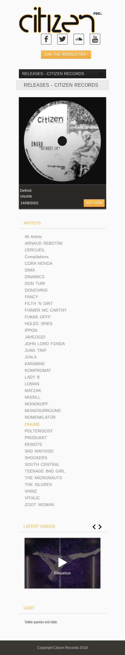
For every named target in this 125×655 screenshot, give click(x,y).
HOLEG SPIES (38, 324)
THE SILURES (38, 484)
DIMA (30, 270)
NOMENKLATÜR (40, 417)
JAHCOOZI (35, 337)
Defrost (25, 190)
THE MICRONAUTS (43, 478)
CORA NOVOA (38, 263)
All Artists (33, 237)
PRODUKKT (36, 438)
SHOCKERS (36, 458)
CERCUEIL (35, 250)
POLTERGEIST (39, 431)
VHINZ (31, 491)
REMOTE (33, 444)
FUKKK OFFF (38, 317)
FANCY (31, 297)
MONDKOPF (36, 404)
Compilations (37, 257)
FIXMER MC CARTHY (46, 310)
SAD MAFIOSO (39, 451)
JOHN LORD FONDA (45, 344)
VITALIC (32, 498)
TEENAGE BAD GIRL (45, 471)
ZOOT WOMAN (39, 505)
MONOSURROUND (43, 411)
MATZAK (33, 390)
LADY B (32, 377)
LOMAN (32, 384)
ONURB (26, 196)
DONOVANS (36, 290)
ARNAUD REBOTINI (44, 243)
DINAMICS (34, 277)
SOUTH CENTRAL (42, 464)
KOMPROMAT (38, 370)
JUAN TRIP (35, 350)
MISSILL (32, 397)
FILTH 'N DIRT (39, 303)
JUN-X (31, 357)
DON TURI (35, 283)
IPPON (31, 330)
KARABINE (35, 364)
